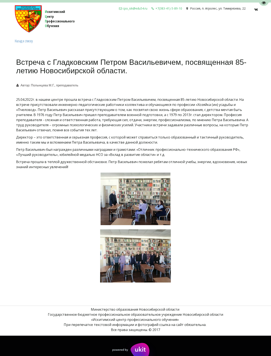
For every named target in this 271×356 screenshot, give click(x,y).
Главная (237, 23)
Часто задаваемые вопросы (179, 23)
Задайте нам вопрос (105, 23)
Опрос (146, 23)
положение (217, 23)
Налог (132, 23)
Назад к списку (24, 40)
